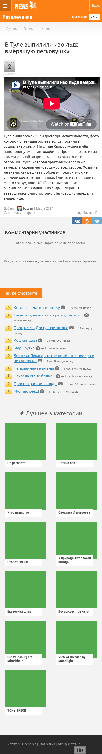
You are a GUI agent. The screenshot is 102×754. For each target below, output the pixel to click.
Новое (46, 29)
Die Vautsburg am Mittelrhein (19, 659)
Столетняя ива (18, 562)
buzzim (28, 208)
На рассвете (16, 463)
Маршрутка (24, 347)
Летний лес (66, 463)
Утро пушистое (18, 512)
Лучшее (12, 29)
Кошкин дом (25, 340)
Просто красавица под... (35, 383)
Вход (96, 5)
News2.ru (14, 744)
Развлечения (17, 17)
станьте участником (40, 261)
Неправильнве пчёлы (34, 367)
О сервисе (29, 744)
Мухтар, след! (26, 391)
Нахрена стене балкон (34, 375)
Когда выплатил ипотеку (37, 307)
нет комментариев (21, 213)
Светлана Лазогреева (74, 512)
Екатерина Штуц (19, 611)
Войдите (11, 261)
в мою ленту (79, 17)
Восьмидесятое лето (73, 611)
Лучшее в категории (53, 413)
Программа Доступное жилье (41, 327)
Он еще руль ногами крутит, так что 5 (48, 314)
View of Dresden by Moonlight (71, 659)
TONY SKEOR (16, 710)
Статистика (47, 744)
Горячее (29, 29)
